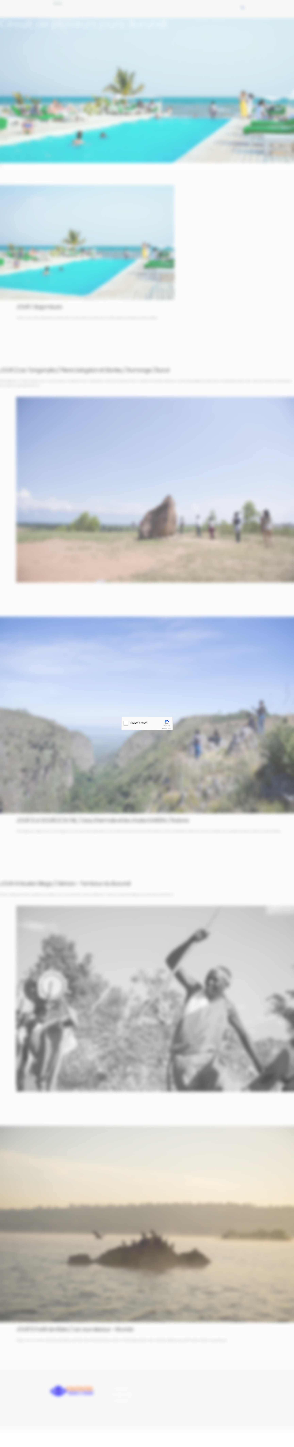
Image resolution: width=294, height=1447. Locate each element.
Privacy (163, 728)
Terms (169, 728)
